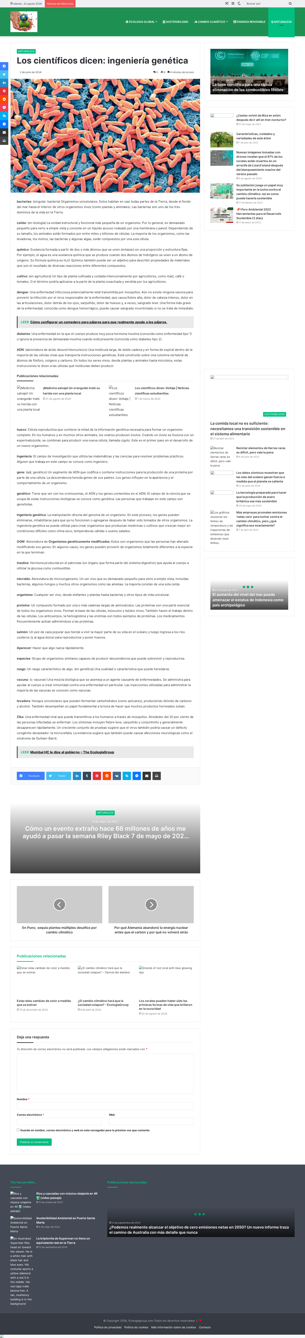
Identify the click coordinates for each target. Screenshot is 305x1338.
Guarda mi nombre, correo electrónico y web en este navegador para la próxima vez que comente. (85, 1130)
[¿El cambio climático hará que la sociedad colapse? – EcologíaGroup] (105, 981)
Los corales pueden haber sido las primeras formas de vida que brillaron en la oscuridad (165, 1004)
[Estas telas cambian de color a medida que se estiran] (44, 981)
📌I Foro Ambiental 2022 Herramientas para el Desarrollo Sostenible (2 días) (258, 214)
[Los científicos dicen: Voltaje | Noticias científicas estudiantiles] (120, 401)
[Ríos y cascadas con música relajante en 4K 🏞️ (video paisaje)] (21, 1202)
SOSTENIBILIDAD (176, 21)
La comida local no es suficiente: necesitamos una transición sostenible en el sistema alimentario (247, 428)
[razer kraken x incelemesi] (152, 1336)
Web (112, 1114)
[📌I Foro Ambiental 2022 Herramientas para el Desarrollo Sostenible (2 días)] (221, 215)
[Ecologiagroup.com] (23, 21)
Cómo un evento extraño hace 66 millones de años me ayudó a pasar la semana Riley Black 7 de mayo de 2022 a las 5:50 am (105, 836)
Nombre (23, 1099)
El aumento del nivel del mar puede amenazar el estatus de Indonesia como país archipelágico (247, 599)
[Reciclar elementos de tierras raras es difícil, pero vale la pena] (221, 457)
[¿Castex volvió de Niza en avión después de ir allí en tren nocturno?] (221, 121)
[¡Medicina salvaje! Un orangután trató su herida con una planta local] (28, 398)
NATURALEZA (282, 21)
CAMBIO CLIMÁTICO (211, 21)
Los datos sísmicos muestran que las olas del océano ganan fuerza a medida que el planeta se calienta (260, 477)
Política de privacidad (107, 1327)
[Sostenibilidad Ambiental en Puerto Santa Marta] (21, 1224)
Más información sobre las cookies (173, 1327)
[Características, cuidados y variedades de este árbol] (221, 139)
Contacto (205, 1327)
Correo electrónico (30, 1114)
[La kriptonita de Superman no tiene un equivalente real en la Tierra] (21, 1271)
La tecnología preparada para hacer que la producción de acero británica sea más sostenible (261, 497)
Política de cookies (136, 1327)
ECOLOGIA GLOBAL (141, 21)
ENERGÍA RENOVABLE (251, 21)
